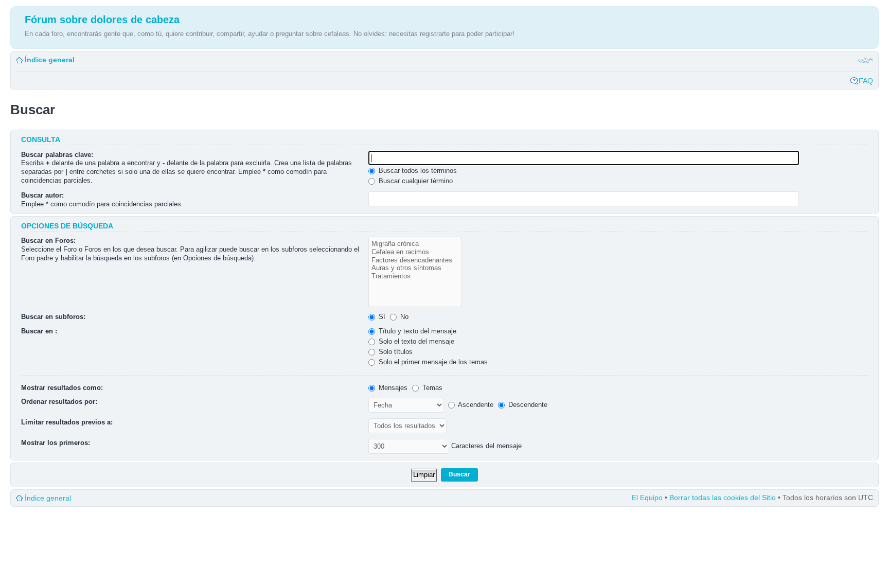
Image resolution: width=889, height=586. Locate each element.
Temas (431, 388)
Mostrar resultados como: (62, 388)
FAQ (866, 81)
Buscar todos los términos (417, 170)
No (403, 317)
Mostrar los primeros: (55, 443)
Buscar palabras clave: (57, 154)
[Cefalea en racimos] (415, 252)
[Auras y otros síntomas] (415, 268)
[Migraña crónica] (415, 244)
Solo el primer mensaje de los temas (432, 362)
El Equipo (647, 497)
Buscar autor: (42, 195)
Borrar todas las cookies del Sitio (722, 497)
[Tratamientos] (415, 276)
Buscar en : (39, 331)
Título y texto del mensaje (416, 331)
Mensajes (392, 388)
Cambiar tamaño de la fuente (865, 60)
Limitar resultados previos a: (67, 422)
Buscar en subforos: (53, 317)
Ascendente (474, 405)
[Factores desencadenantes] (415, 260)
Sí (381, 317)
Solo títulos (395, 352)
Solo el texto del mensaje (415, 341)
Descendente (526, 405)
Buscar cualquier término (415, 181)
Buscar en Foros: (48, 240)
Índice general (50, 60)
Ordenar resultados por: (59, 401)
